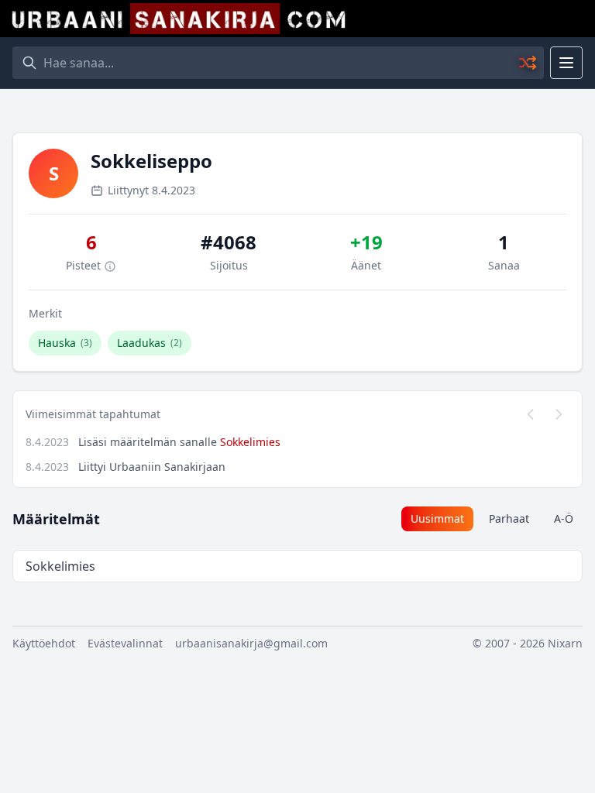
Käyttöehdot (43, 643)
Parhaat (509, 518)
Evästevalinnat (125, 643)
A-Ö (563, 518)
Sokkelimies (250, 441)
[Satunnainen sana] (528, 62)
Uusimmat (437, 518)
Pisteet (85, 265)
